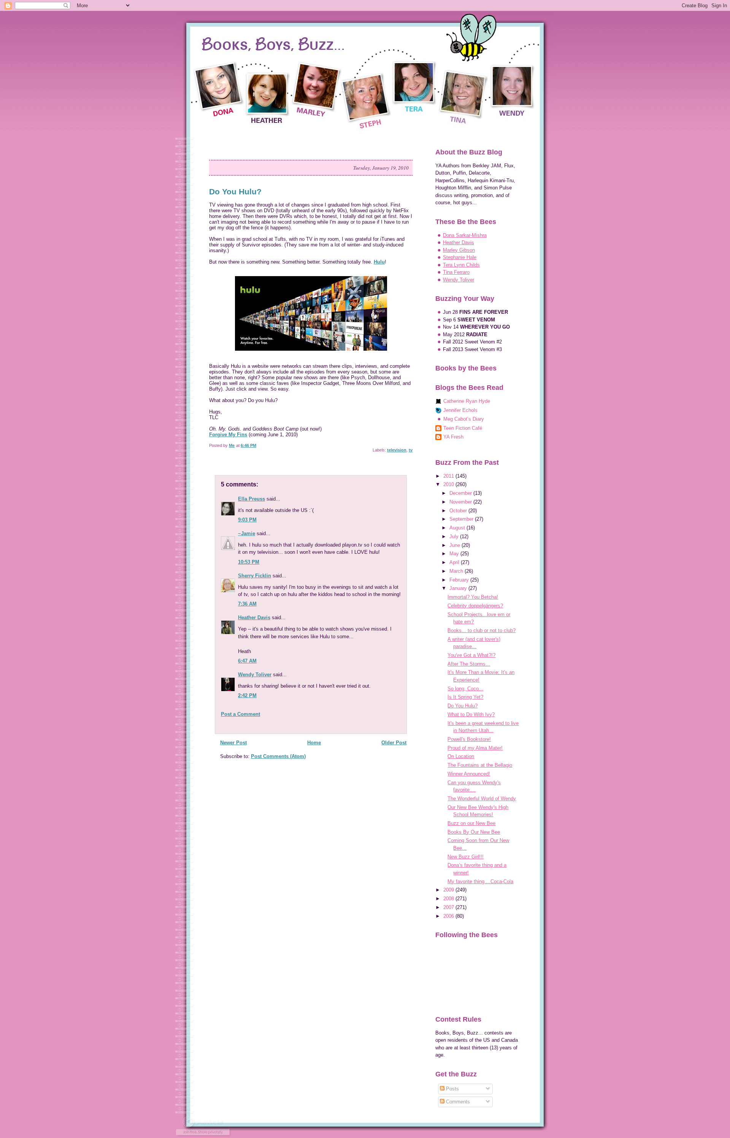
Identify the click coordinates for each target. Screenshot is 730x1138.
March (457, 571)
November (461, 502)
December (461, 493)
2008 (449, 898)
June (455, 545)
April (455, 562)
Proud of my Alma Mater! (475, 748)
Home (314, 742)
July (454, 536)
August (458, 528)
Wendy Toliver (254, 674)
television (396, 450)
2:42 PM (247, 695)
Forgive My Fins (228, 434)
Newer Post (233, 742)
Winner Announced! (469, 774)
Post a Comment (240, 714)
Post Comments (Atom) (278, 756)
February (459, 580)
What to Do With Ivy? (471, 714)
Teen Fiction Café (462, 428)
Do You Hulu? (463, 706)
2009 (449, 890)
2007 (449, 907)
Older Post (393, 742)
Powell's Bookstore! (469, 739)
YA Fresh (453, 437)
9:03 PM (247, 520)
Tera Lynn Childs (461, 265)
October (458, 510)
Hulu (379, 262)
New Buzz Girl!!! (466, 857)
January (458, 588)
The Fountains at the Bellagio (480, 765)
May (454, 553)
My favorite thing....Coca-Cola (480, 881)
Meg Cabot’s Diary (463, 419)
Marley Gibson (459, 250)
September (462, 519)
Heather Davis (254, 617)
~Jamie (246, 533)
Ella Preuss (251, 499)
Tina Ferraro (456, 272)
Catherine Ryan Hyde (466, 401)
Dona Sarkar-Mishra (465, 235)
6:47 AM (247, 661)
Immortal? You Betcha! (473, 597)
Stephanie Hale (459, 257)
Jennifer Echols (460, 410)
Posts (451, 1089)
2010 (449, 484)
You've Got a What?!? (471, 655)
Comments (457, 1102)
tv (411, 450)
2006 (449, 916)
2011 (449, 476)
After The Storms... (469, 664)
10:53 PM (248, 562)
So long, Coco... (465, 688)
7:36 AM (247, 604)
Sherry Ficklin (254, 576)
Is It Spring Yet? (465, 697)
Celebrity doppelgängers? (475, 606)
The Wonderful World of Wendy (482, 798)
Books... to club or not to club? (482, 630)
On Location (461, 756)
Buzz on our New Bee (471, 823)
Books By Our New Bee (474, 832)
